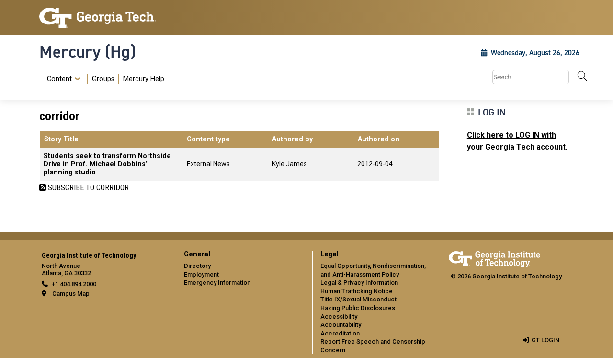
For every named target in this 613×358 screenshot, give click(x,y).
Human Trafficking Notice (356, 291)
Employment (201, 274)
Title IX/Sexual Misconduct (358, 299)
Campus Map (71, 293)
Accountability (340, 324)
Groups (103, 79)
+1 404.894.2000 (74, 284)
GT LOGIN (545, 340)
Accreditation (340, 333)
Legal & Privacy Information (359, 282)
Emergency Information (217, 282)
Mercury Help (143, 79)
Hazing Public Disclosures (357, 308)
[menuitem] (103, 79)
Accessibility (338, 316)
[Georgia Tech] (101, 18)
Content (59, 79)
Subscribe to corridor (87, 187)
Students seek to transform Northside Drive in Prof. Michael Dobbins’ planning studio (107, 164)
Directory (197, 265)
